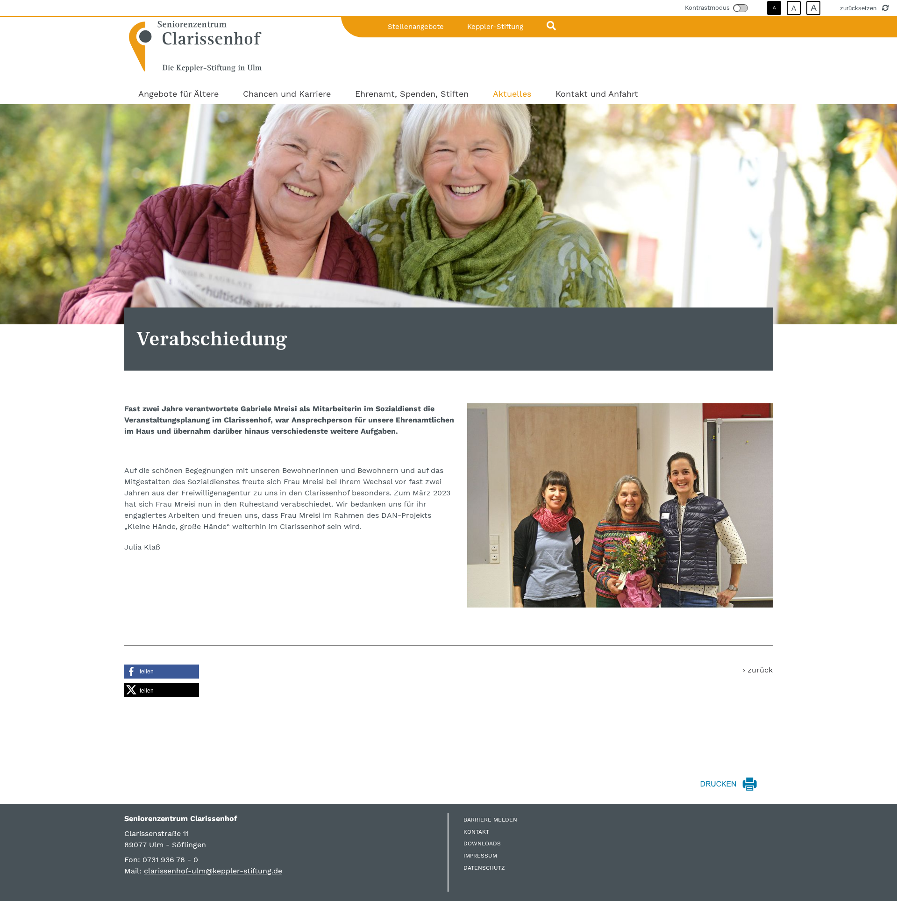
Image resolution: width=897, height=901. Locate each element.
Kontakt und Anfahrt (596, 94)
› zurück (758, 669)
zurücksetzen (859, 8)
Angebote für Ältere (178, 94)
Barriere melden (490, 819)
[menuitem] (178, 93)
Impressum (480, 855)
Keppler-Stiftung (495, 26)
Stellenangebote (416, 26)
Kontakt (476, 832)
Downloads (482, 843)
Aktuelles (512, 94)
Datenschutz (484, 868)
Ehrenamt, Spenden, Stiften (412, 94)
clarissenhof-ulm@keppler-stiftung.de (213, 870)
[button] (161, 672)
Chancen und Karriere (287, 94)
